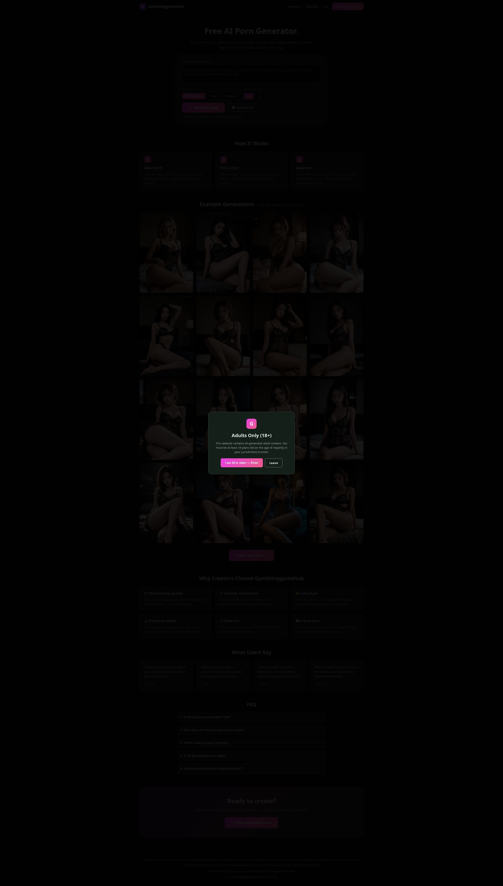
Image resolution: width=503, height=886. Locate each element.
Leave (273, 463)
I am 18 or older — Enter (241, 462)
